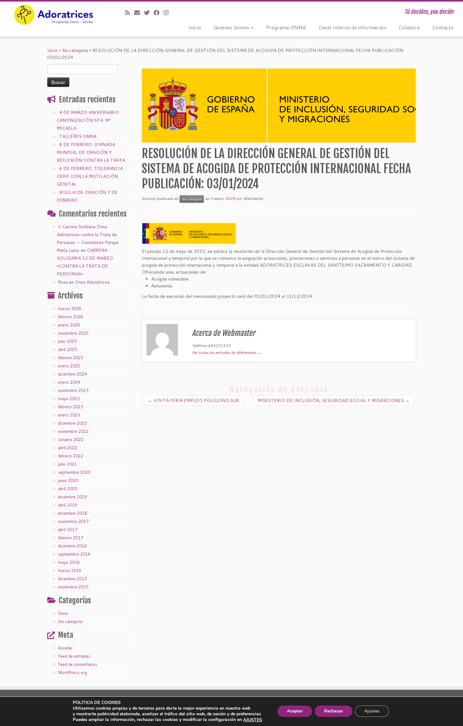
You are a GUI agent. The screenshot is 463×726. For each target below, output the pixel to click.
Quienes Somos (232, 27)
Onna (63, 613)
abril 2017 (67, 529)
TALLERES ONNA (77, 136)
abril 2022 (67, 448)
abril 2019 (67, 505)
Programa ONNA (286, 27)
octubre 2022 (70, 439)
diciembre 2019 (72, 497)
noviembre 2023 (73, 390)
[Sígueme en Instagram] (168, 13)
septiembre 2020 (74, 472)
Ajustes (372, 711)
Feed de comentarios (77, 664)
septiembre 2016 (74, 554)
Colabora (409, 27)
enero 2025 (69, 366)
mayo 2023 (69, 398)
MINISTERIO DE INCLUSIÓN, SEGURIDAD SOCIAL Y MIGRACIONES (333, 400)
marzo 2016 (69, 570)
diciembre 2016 (72, 546)
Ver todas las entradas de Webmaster (226, 352)
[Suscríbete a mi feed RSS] (129, 13)
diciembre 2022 (72, 423)
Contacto (443, 27)
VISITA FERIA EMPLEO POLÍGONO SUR (193, 400)
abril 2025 (67, 349)
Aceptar (295, 711)
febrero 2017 (70, 538)
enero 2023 (69, 415)
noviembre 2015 (73, 587)
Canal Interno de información (352, 27)
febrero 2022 (70, 456)
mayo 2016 (69, 562)
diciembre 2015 (72, 578)
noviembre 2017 (73, 521)
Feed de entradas (74, 656)
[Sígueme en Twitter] (149, 13)
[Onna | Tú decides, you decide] (53, 15)
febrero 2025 (70, 357)
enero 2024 (69, 382)
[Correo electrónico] (139, 13)
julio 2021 (67, 464)
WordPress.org (72, 672)
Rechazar (333, 711)
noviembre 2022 (73, 431)
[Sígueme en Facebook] (158, 13)
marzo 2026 (69, 308)
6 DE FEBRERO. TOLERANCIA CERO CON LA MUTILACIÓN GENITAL (90, 176)
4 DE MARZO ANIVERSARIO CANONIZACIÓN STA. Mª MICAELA (88, 120)
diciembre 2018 (72, 513)
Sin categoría (75, 50)
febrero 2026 (70, 317)
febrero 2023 (70, 407)
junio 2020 (68, 480)
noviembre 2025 (73, 333)
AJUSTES (252, 720)
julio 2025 (67, 341)
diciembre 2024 (72, 374)
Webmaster (253, 198)
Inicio (194, 27)
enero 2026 (69, 325)
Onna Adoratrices (92, 282)
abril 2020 (67, 488)
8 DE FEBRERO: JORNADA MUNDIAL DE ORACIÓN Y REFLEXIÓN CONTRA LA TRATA (91, 152)
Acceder (65, 648)
